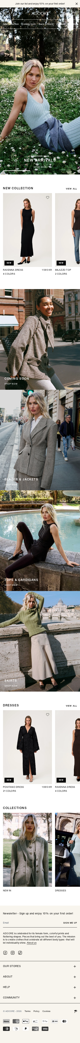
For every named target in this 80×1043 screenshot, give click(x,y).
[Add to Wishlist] (47, 197)
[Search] (64, 13)
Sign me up (70, 922)
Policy (36, 1011)
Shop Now (11, 585)
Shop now (9, 167)
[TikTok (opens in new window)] (20, 953)
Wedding (72, 24)
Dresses (60, 24)
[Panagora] (75, 1011)
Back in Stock (46, 24)
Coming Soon (29, 24)
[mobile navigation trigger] (4, 13)
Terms (28, 1011)
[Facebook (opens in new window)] (5, 953)
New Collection (11, 24)
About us (31, 942)
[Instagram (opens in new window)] (12, 953)
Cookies (46, 1011)
